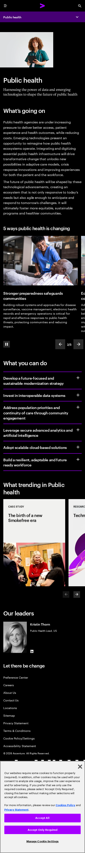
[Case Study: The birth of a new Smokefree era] (34, 542)
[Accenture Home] (42, 6)
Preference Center (15, 677)
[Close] (80, 766)
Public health (12, 17)
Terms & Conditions (17, 730)
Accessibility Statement (19, 746)
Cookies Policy (65, 805)
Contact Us (11, 700)
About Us (9, 692)
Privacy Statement (15, 723)
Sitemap (9, 715)
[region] (42, 807)
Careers (8, 685)
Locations (10, 708)
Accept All (42, 818)
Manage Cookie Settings (42, 841)
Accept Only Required (43, 830)
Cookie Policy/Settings (18, 738)
